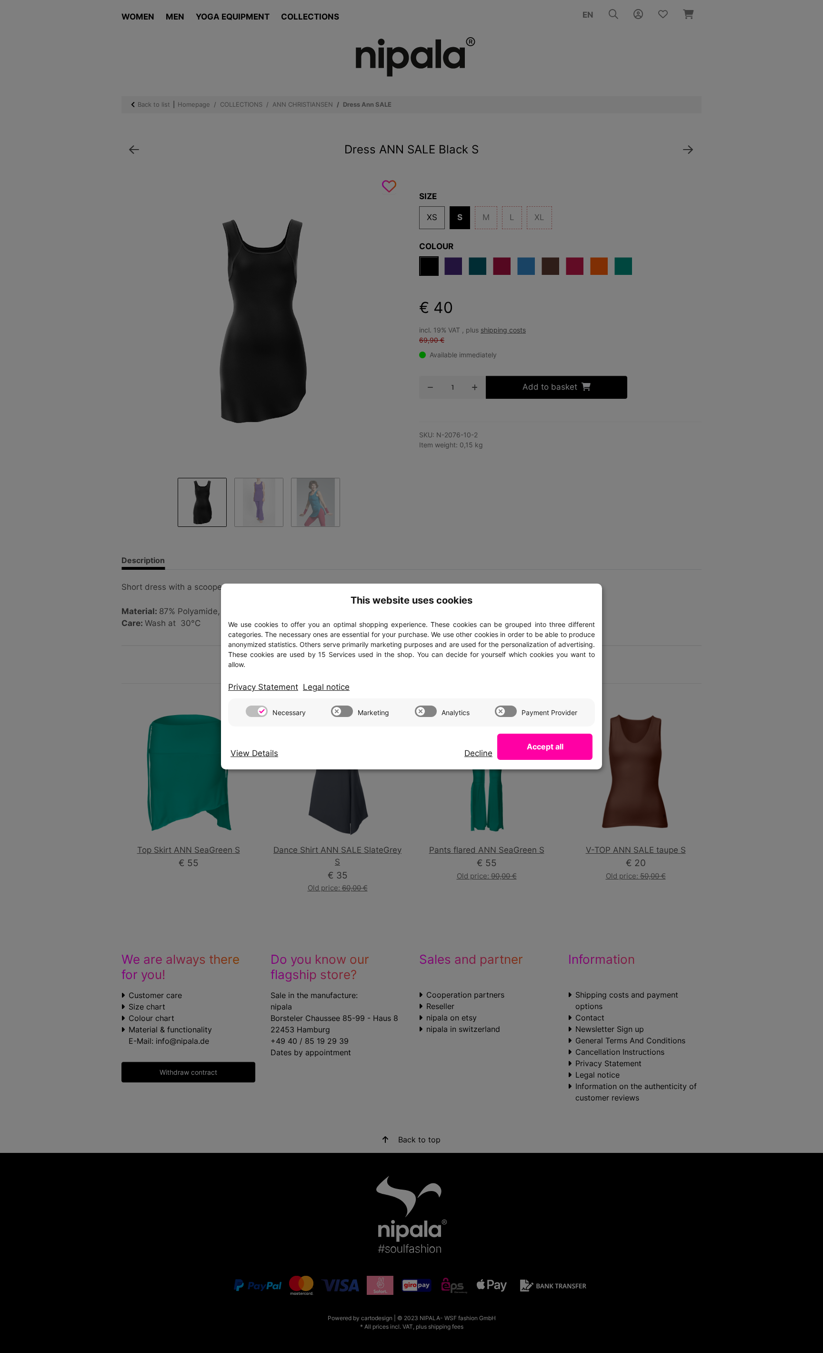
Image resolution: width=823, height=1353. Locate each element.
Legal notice (326, 687)
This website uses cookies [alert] (411, 600)
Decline (478, 753)
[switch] (257, 711)
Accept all (545, 746)
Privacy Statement (263, 687)
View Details (254, 753)
